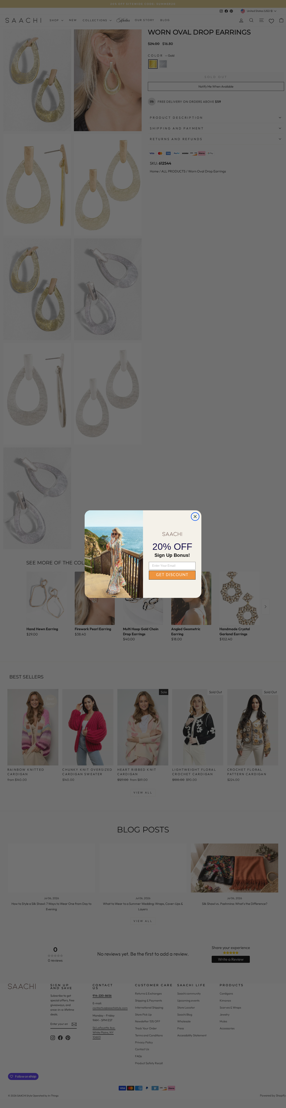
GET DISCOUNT (172, 575)
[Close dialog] (195, 516)
